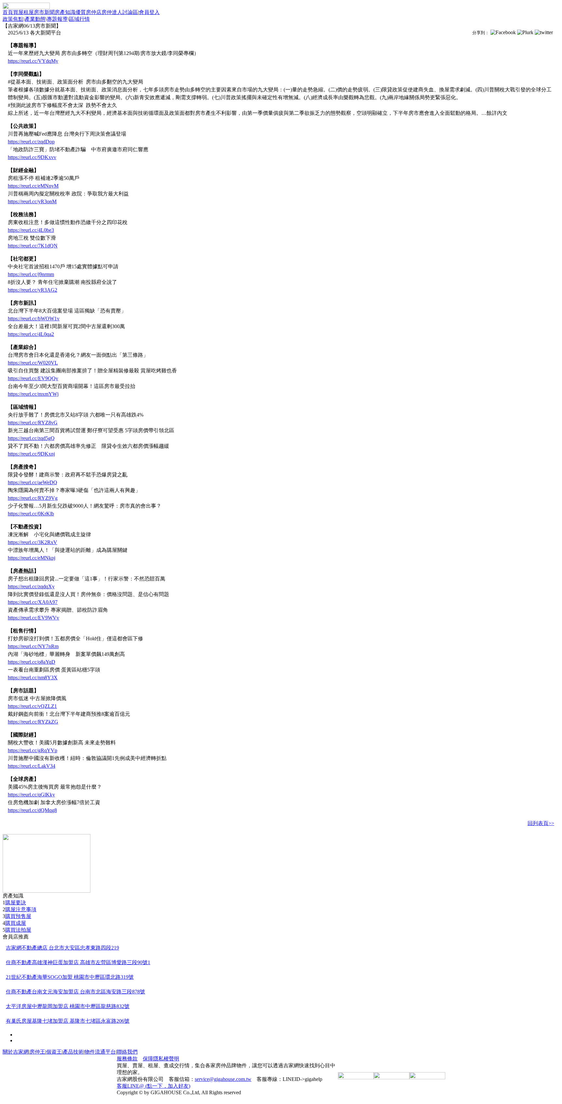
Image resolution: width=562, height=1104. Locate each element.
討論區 (130, 12)
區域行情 (79, 19)
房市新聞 (44, 12)
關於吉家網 (16, 1052)
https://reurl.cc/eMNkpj (31, 558)
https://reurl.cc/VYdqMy (33, 61)
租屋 (28, 12)
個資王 (54, 1052)
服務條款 (127, 1058)
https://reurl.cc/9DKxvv (32, 157)
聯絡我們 (127, 1052)
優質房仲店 (88, 12)
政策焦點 (13, 19)
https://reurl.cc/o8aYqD (31, 662)
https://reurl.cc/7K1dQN (33, 245)
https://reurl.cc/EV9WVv (33, 617)
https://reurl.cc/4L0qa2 (31, 334)
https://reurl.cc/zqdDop (31, 141)
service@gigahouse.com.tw (223, 1079)
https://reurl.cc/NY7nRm (33, 646)
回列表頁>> (541, 823)
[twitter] (544, 32)
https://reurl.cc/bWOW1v (34, 318)
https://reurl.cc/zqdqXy (31, 586)
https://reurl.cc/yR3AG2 (32, 290)
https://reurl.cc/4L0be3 (31, 230)
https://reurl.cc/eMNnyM (33, 186)
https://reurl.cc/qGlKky (31, 794)
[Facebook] (503, 32)
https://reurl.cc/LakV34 (31, 766)
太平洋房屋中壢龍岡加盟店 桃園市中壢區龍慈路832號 (67, 1006)
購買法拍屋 (18, 930)
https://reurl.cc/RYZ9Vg (33, 498)
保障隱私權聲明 (161, 1058)
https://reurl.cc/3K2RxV (32, 542)
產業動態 (35, 19)
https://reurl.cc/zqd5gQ (31, 438)
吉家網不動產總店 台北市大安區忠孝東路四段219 (62, 948)
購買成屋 (15, 923)
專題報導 (57, 19)
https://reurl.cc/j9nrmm (31, 274)
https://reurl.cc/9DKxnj (31, 454)
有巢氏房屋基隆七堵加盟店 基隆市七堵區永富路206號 (67, 1021)
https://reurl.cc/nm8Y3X (33, 677)
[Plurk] (525, 32)
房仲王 (37, 1052)
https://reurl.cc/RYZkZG (33, 722)
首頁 (8, 12)
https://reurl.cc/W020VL (33, 363)
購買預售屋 (18, 916)
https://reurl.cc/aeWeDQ (32, 482)
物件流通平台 (100, 1052)
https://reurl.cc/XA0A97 (33, 602)
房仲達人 (111, 12)
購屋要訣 (15, 902)
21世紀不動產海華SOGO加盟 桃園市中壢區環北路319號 (70, 977)
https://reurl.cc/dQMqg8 (32, 810)
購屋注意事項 (20, 909)
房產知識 (65, 12)
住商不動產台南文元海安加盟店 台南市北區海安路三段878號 (75, 991)
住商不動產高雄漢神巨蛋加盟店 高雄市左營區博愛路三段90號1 (78, 962)
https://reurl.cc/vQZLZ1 (32, 706)
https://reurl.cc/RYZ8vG (33, 422)
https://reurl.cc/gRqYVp (32, 750)
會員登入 (149, 12)
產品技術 (73, 1052)
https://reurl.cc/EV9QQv (33, 378)
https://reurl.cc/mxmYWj (33, 394)
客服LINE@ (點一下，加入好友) (153, 1086)
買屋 (18, 12)
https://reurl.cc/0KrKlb (31, 513)
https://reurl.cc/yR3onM (32, 201)
